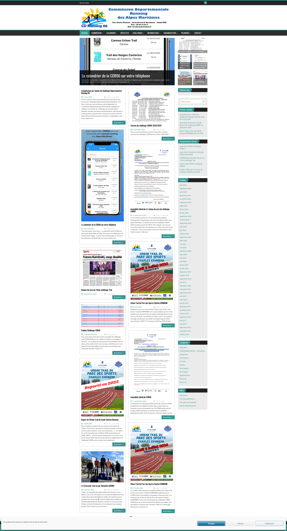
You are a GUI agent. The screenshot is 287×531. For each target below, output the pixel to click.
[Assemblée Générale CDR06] (151, 364)
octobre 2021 (184, 234)
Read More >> (119, 122)
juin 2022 (183, 230)
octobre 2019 (184, 275)
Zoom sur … (184, 382)
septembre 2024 (185, 202)
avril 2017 (183, 324)
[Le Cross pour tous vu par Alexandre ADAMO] (102, 468)
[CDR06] (125, 17)
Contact (198, 32)
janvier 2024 (184, 213)
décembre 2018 (185, 286)
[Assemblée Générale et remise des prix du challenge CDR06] (151, 176)
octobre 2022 (184, 220)
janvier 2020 (184, 268)
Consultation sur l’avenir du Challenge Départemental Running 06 (101, 91)
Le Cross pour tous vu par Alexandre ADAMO (97, 485)
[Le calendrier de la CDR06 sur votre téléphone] (102, 176)
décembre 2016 (185, 327)
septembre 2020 (185, 251)
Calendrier (110, 32)
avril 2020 (183, 261)
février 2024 (184, 209)
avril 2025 (183, 192)
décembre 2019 (185, 272)
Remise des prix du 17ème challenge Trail (96, 289)
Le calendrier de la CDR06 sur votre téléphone (98, 224)
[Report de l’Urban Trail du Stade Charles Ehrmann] (102, 389)
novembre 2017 (185, 310)
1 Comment (110, 228)
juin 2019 (183, 282)
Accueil (84, 32)
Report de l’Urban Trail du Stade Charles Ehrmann (99, 419)
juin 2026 (183, 185)
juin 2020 (183, 258)
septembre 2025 (185, 188)
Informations (153, 32)
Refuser (240, 523)
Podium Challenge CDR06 (90, 330)
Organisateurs (170, 32)
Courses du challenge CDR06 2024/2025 (145, 125)
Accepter (211, 523)
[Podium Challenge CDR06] (102, 316)
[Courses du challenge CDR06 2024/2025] (151, 107)
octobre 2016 (184, 334)
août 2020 (183, 254)
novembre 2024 (185, 199)
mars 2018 (183, 299)
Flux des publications (187, 399)
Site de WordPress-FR (188, 406)
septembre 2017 (185, 317)
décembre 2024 (185, 195)
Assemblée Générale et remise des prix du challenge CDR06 (150, 210)
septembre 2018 (185, 293)
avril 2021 (183, 247)
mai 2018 (183, 296)
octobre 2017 (184, 313)
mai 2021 (183, 244)
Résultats (125, 32)
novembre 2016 (185, 331)
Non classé (184, 372)
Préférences (269, 523)
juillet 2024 (183, 206)
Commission (96, 32)
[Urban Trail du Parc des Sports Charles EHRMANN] (151, 272)
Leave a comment (112, 97)
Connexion (183, 395)
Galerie (182, 365)
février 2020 (184, 265)
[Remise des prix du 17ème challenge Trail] (102, 269)
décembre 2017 (185, 306)
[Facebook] (205, 2)
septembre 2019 (185, 279)
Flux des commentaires (188, 402)
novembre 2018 (185, 289)
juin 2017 (183, 320)
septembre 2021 (185, 237)
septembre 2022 (185, 223)
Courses (183, 361)
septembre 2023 (185, 216)
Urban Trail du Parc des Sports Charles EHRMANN (148, 303)
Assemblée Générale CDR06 (140, 397)
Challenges (137, 32)
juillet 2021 (183, 240)
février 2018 (184, 303)
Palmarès (185, 32)
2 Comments (160, 129)
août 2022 (183, 227)
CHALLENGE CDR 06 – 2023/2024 (192, 351)
